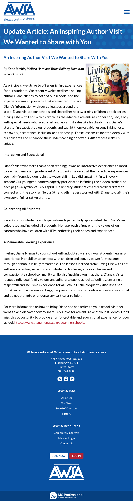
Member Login (66, 438)
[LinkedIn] (72, 379)
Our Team (66, 403)
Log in (76, 455)
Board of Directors (67, 408)
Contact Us (66, 443)
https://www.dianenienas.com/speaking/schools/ (49, 322)
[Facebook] (66, 379)
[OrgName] (19, 12)
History (66, 413)
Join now (58, 455)
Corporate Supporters (66, 432)
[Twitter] (59, 379)
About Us (66, 397)
